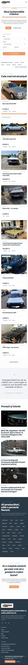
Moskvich (22, 536)
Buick (16, 523)
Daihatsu (10, 529)
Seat (8, 545)
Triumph (17, 548)
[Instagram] (5, 623)
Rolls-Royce (18, 542)
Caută (8, 28)
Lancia (13, 532)
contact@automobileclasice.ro (8, 644)
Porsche (4, 542)
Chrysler (12, 526)
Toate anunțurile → (14, 362)
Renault (11, 542)
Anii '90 (14, 64)
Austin (21, 520)
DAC (24, 526)
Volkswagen (5, 551)
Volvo (12, 551)
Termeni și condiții (5, 648)
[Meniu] (26, 2)
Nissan (3, 539)
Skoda (14, 545)
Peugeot (20, 539)
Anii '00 (19, 64)
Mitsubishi (15, 536)
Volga (23, 548)
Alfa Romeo (5, 520)
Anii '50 (16, 62)
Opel (14, 539)
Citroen (18, 526)
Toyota (4, 548)
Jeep (8, 532)
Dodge (16, 529)
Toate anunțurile (5, 631)
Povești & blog (4, 638)
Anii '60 (22, 62)
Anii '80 (8, 64)
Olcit (9, 539)
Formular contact (5, 646)
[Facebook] (2, 623)
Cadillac (22, 523)
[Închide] (25, 656)
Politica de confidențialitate (7, 650)
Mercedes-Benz (6, 536)
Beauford (4, 523)
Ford (3, 532)
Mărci (2, 633)
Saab (3, 545)
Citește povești (17, 28)
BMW (10, 523)
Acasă (2, 629)
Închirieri (3, 636)
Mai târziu (18, 661)
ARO (12, 520)
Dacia (3, 529)
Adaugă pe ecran (10, 661)
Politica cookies (4, 652)
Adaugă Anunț (14, 586)
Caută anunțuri (15, 53)
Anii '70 (2, 64)
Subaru (20, 545)
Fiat (22, 529)
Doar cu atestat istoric (21, 67)
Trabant (10, 548)
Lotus (19, 532)
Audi (16, 520)
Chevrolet (4, 526)
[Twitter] (9, 623)
